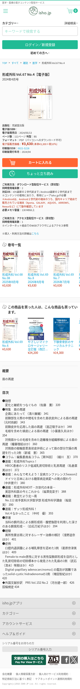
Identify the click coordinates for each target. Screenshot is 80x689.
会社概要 (7, 674)
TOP (4, 63)
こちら (35, 233)
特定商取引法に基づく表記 (17, 679)
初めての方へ (39, 53)
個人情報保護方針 (25, 674)
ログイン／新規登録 (40, 44)
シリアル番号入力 (40, 649)
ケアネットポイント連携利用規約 (53, 679)
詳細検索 (70, 23)
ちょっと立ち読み (40, 173)
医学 (34, 63)
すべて (15, 63)
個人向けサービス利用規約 (53, 674)
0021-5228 (23, 148)
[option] (13, 269)
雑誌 (25, 63)
